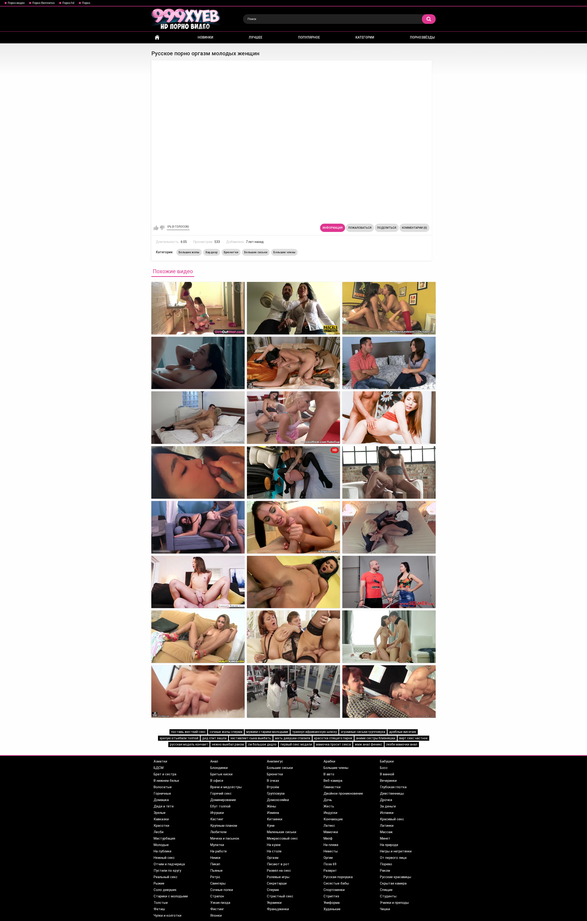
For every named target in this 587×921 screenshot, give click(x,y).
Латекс (329, 826)
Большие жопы (189, 252)
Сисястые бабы (336, 883)
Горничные (162, 793)
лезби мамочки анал (401, 744)
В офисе (216, 781)
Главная (157, 37)
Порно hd (68, 3)
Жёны (271, 806)
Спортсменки (334, 890)
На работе (218, 851)
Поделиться (386, 227)
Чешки (385, 909)
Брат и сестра (165, 774)
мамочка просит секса (333, 744)
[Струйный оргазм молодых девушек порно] (389, 308)
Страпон (217, 896)
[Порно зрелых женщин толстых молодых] (293, 691)
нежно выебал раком (228, 744)
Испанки (386, 813)
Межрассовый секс (282, 838)
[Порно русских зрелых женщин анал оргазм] (198, 527)
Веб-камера (333, 781)
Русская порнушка (338, 877)
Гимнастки (332, 787)
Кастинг (216, 819)
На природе (389, 845)
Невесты (331, 851)
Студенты (388, 896)
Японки (216, 915)
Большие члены (284, 252)
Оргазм (272, 858)
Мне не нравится (162, 227)
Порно (86, 3)
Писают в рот (278, 864)
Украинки (274, 903)
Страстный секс (280, 896)
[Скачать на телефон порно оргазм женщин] (293, 363)
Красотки (161, 826)
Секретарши (277, 883)
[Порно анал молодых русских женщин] (293, 582)
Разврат (330, 870)
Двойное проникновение (343, 793)
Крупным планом (223, 826)
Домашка (161, 800)
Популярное (309, 37)
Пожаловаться (359, 227)
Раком (385, 870)
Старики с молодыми (171, 896)
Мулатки (217, 845)
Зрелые (160, 813)
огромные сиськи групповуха (363, 732)
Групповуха (276, 793)
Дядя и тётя (164, 806)
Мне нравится (156, 227)
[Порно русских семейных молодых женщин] (198, 636)
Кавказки (161, 819)
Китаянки (274, 819)
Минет (385, 838)
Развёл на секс (279, 870)
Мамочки (331, 832)
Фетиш (159, 909)
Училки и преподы (394, 903)
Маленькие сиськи (281, 832)
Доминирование (223, 800)
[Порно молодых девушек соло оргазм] (198, 363)
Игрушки (217, 813)
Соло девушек (165, 890)
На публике (163, 851)
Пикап (215, 864)
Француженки (278, 909)
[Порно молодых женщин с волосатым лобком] (293, 636)
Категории (364, 37)
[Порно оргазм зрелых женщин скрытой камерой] (293, 527)
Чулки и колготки (167, 915)
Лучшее (255, 37)
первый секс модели (296, 744)
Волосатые (163, 787)
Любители (218, 832)
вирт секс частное (413, 738)
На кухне (274, 845)
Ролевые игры (278, 877)
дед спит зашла (214, 738)
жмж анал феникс (368, 744)
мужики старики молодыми (267, 732)
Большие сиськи (255, 252)
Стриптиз (331, 896)
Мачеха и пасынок (224, 838)
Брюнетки (231, 252)
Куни (270, 826)
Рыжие (159, 883)
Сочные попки (221, 890)
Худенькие (332, 909)
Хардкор (211, 252)
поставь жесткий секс (188, 732)
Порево (386, 864)
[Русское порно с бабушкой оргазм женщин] (198, 308)
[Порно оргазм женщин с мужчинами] (293, 308)
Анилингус (275, 761)
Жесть (329, 806)
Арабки (329, 761)
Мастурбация (164, 838)
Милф (328, 838)
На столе (274, 851)
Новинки (205, 37)
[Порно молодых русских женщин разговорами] (389, 636)
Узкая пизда (220, 903)
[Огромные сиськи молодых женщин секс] (389, 582)
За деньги (388, 806)
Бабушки (387, 761)
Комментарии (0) (414, 227)
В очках (273, 781)
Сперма (273, 890)
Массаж (386, 832)
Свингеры (218, 883)
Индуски (330, 813)
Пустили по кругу (167, 870)
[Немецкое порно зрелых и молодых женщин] (198, 691)
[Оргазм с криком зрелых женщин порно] (389, 417)
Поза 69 (330, 864)
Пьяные (216, 870)
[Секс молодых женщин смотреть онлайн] (198, 582)
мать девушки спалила (292, 738)
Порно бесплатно (43, 3)
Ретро (215, 877)
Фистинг (217, 909)
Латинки (386, 826)
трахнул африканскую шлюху (314, 732)
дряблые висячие (402, 732)
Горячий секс (221, 793)
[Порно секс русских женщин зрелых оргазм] (389, 472)
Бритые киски (221, 774)
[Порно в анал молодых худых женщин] (389, 691)
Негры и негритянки (396, 851)
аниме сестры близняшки (375, 738)
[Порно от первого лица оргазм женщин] (389, 363)
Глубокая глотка (393, 787)
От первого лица (393, 858)
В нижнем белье (166, 781)
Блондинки (219, 768)
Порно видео (16, 3)
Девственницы (392, 793)
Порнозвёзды (422, 37)
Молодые (161, 845)
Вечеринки (388, 781)
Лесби (158, 832)
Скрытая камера (393, 883)
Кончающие (333, 819)
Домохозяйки (278, 800)
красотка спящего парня (333, 738)
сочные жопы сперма (226, 732)
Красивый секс (392, 819)
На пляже (331, 845)
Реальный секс (165, 877)
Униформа (332, 903)
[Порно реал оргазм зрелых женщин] (198, 472)
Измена (273, 813)
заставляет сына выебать (250, 738)
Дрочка (386, 800)
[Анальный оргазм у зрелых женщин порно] (293, 417)
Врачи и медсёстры (226, 787)
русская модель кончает (189, 744)
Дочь (328, 800)
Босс (384, 768)
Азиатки (160, 761)
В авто (329, 774)
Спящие (386, 890)
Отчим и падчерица (169, 864)
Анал (214, 761)
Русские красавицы (395, 877)
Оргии (328, 858)
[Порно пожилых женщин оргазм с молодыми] (198, 417)
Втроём (273, 787)
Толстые (161, 903)
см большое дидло (262, 744)
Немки (215, 858)
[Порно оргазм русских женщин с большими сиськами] (389, 527)
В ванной (387, 774)
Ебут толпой (220, 806)
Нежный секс (164, 858)
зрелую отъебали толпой (179, 738)
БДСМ (158, 768)
